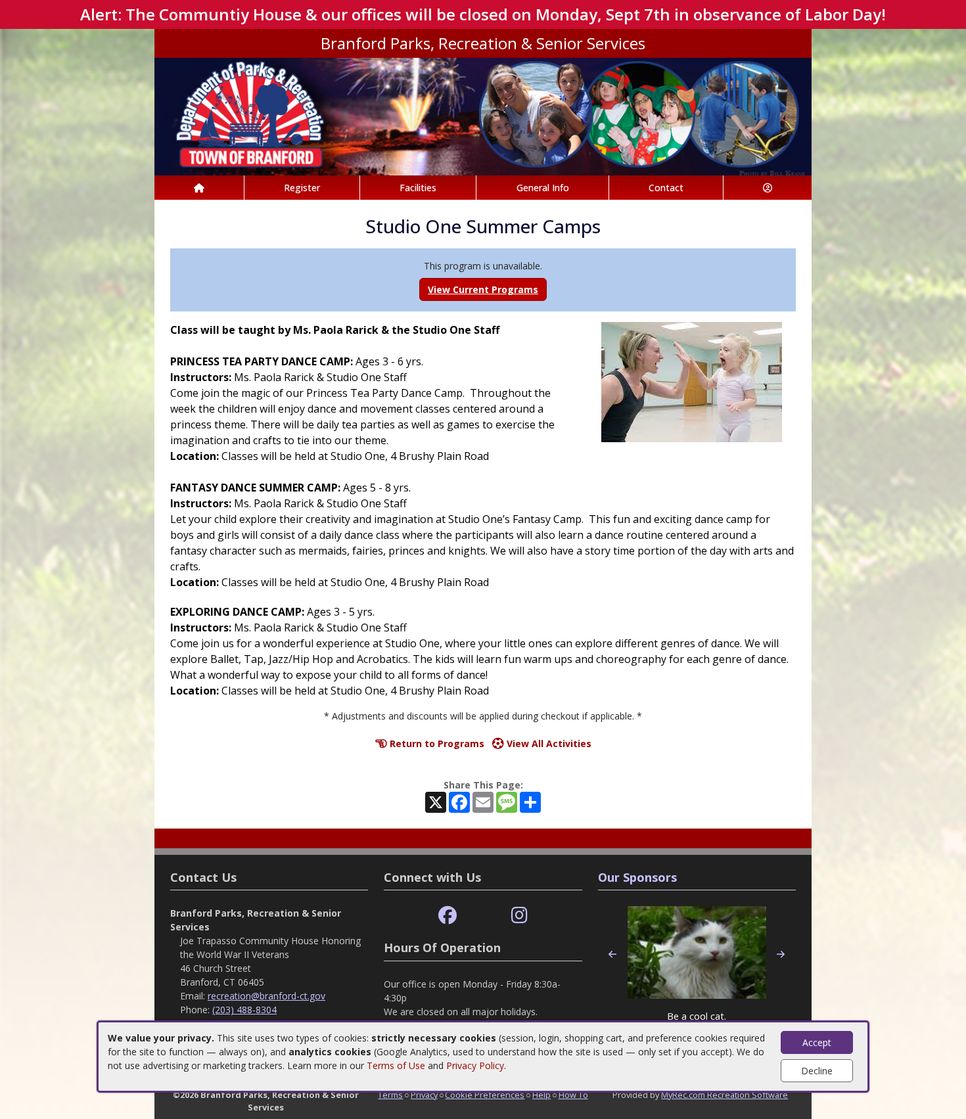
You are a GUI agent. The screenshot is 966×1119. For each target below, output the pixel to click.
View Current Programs (483, 289)
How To (573, 1095)
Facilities (418, 187)
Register (302, 187)
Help (541, 1095)
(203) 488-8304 (244, 1009)
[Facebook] (447, 915)
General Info (543, 187)
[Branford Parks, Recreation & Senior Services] (483, 115)
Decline (817, 1070)
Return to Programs (435, 743)
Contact (666, 187)
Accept (816, 1042)
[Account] (768, 187)
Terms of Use (396, 1065)
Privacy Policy (475, 1065)
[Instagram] (519, 915)
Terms (390, 1095)
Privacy (424, 1095)
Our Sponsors (637, 877)
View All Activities (547, 743)
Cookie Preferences (484, 1095)
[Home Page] (199, 187)
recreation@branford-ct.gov (266, 996)
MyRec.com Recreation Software (724, 1095)
